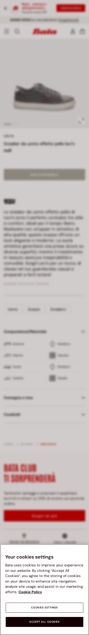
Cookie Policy (30, 592)
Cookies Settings (44, 607)
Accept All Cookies (44, 622)
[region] (44, 589)
